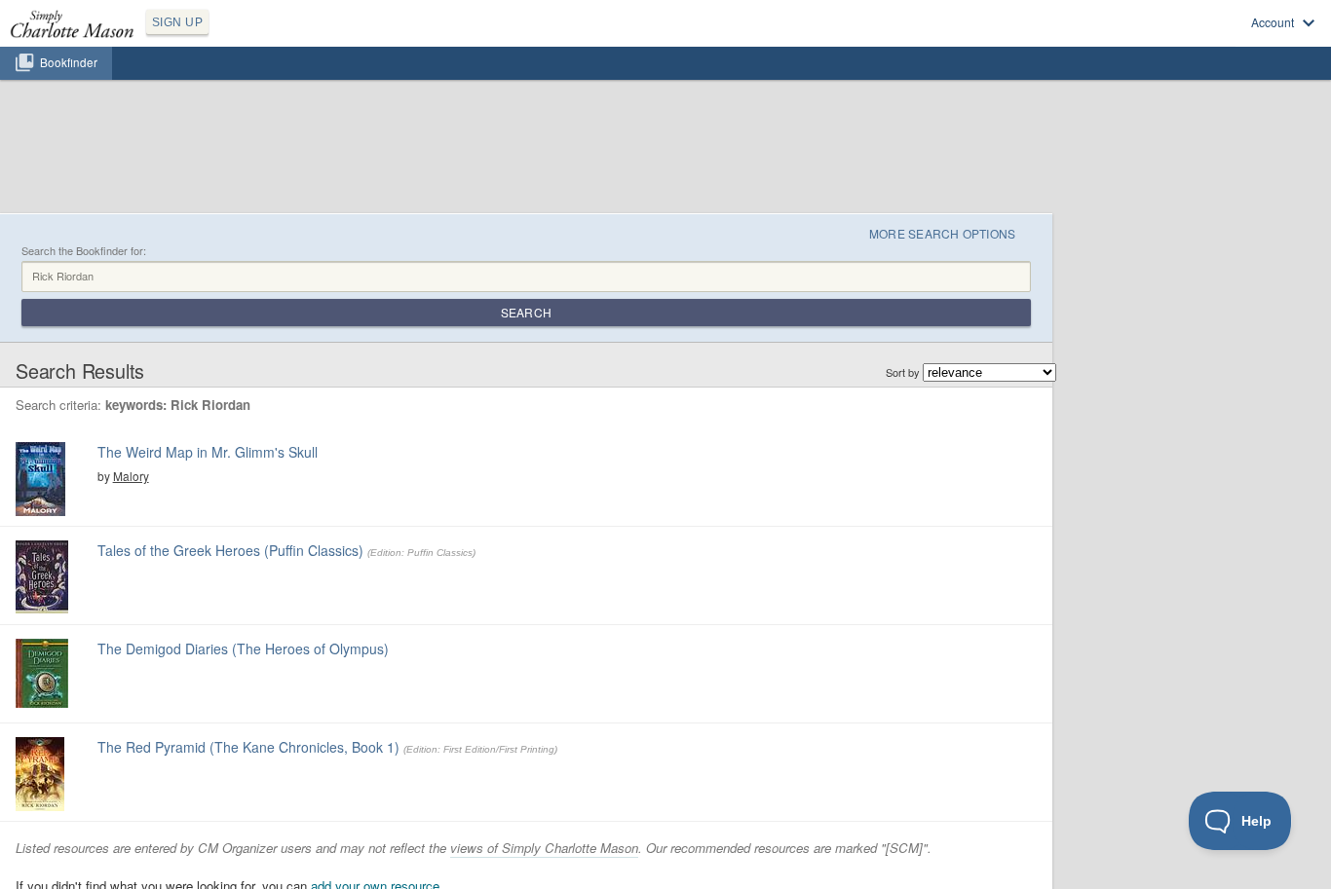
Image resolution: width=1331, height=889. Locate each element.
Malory (131, 475)
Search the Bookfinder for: (83, 250)
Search (526, 312)
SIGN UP (177, 22)
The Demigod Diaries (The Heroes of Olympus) (243, 648)
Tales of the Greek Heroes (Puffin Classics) (230, 550)
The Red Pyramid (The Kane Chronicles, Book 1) (248, 747)
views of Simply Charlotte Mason (544, 847)
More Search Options (942, 233)
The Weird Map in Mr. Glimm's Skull (207, 452)
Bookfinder (68, 62)
